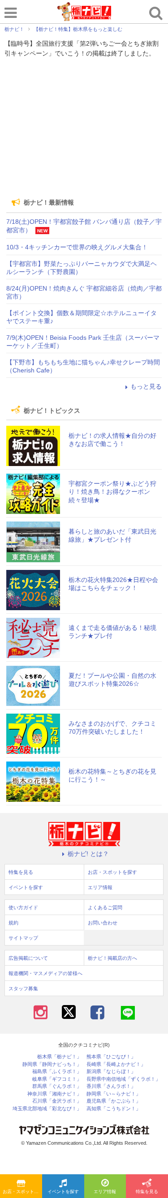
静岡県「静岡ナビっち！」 (52, 1064)
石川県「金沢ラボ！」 (57, 1101)
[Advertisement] (84, 128)
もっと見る (146, 386)
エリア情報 (105, 1191)
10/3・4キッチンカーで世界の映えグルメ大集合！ (77, 247)
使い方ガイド (23, 907)
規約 (13, 922)
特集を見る (147, 1191)
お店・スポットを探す (22, 1191)
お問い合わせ (102, 922)
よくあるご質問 (105, 907)
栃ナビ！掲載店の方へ (112, 958)
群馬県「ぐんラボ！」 (57, 1086)
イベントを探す (63, 1191)
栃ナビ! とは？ (88, 853)
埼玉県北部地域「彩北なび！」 (47, 1108)
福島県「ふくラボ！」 (57, 1071)
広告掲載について (28, 958)
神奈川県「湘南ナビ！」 (54, 1093)
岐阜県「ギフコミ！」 (57, 1079)
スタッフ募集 (23, 988)
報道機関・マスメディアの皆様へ (45, 973)
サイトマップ (23, 938)
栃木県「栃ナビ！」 (59, 1056)
